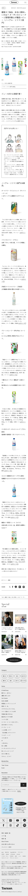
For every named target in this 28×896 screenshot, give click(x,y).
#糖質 (9, 580)
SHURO (24, 856)
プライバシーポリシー (14, 858)
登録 (23, 784)
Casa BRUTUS (13, 852)
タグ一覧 (4, 836)
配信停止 (19, 791)
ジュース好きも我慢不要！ (7, 83)
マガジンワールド (5, 858)
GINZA (3, 854)
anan (3, 852)
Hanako (7, 854)
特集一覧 (4, 838)
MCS (16, 856)
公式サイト (21, 323)
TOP (3, 597)
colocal (18, 854)
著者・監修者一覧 (6, 833)
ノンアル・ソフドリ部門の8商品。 (9, 86)
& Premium (13, 854)
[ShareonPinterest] (23, 587)
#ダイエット (4, 580)
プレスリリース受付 (6, 847)
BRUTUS (7, 852)
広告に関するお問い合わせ (8, 844)
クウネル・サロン (5, 856)
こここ (20, 856)
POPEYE (11, 856)
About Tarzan (5, 841)
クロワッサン (20, 852)
